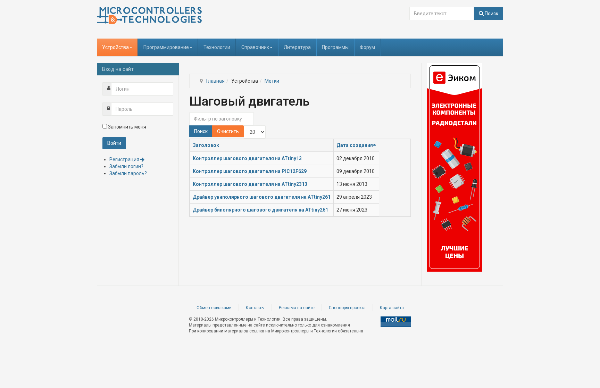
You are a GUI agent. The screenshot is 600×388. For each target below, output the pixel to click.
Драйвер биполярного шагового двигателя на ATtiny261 (260, 210)
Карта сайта (392, 307)
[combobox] (441, 13)
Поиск (491, 13)
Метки (272, 81)
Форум (367, 47)
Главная (215, 81)
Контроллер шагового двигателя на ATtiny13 (247, 158)
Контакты (255, 307)
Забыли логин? (126, 166)
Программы (335, 47)
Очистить (228, 131)
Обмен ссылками (214, 307)
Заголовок (206, 145)
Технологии (216, 47)
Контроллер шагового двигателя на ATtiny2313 (250, 184)
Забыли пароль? (128, 173)
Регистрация (124, 159)
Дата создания (354, 145)
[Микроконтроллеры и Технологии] (149, 15)
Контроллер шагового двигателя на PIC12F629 (250, 171)
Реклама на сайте (297, 307)
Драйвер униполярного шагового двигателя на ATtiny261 (262, 197)
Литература (297, 47)
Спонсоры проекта (347, 307)
